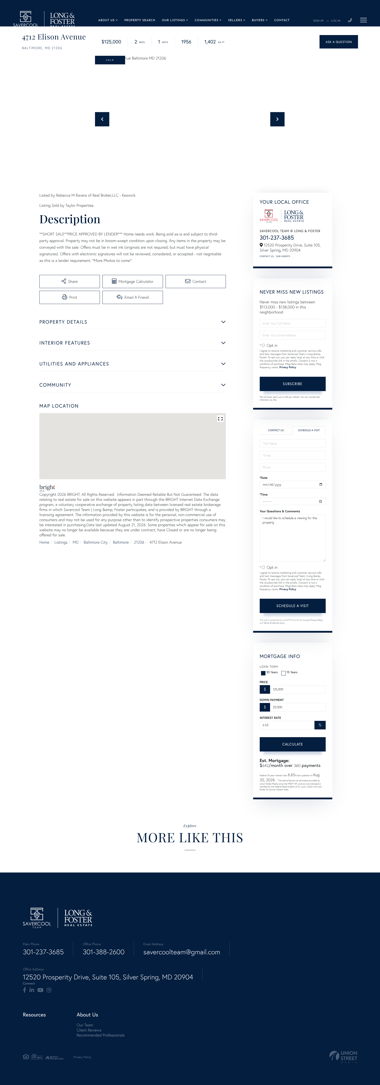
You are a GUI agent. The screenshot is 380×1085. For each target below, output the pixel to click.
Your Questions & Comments (280, 511)
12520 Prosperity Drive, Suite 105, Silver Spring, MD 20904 (108, 977)
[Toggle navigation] (363, 20)
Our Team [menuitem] (85, 1024)
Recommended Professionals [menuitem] (101, 1035)
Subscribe (292, 383)
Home (44, 542)
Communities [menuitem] (206, 20)
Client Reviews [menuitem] (89, 1030)
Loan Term (269, 666)
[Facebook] (24, 990)
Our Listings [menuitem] (173, 20)
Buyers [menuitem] (258, 20)
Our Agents (283, 256)
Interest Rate (270, 718)
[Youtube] (40, 990)
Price (264, 682)
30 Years (272, 672)
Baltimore (121, 542)
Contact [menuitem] (282, 20)
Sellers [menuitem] (235, 20)
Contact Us (267, 256)
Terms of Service (271, 622)
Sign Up (318, 21)
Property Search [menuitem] (139, 20)
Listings (61, 542)
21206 (139, 542)
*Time (264, 494)
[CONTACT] (339, 41)
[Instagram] (49, 990)
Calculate (292, 744)
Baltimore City (96, 542)
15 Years (292, 672)
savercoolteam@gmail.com (181, 952)
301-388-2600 (103, 952)
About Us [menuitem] (106, 20)
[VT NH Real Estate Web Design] (343, 1057)
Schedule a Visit (309, 430)
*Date (264, 478)
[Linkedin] (31, 990)
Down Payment (272, 700)
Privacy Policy (287, 367)
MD (76, 542)
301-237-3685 (277, 237)
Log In (335, 21)
